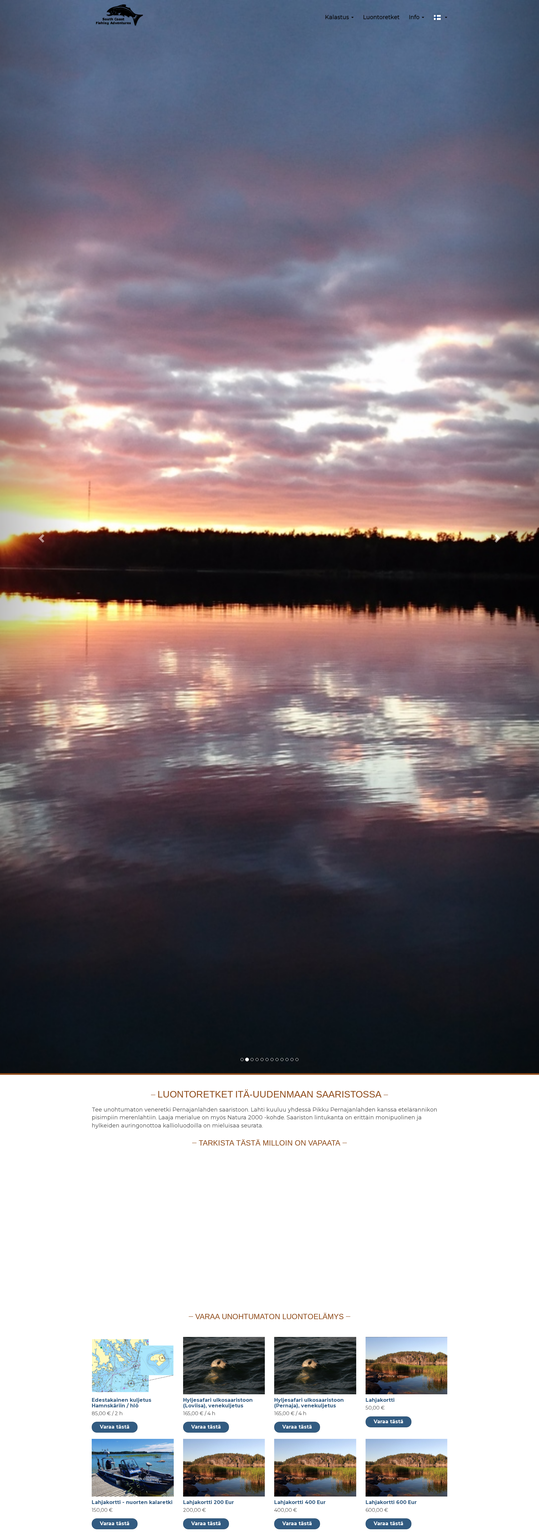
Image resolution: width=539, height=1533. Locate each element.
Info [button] (415, 17)
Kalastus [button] (338, 17)
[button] (440, 17)
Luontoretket (381, 17)
